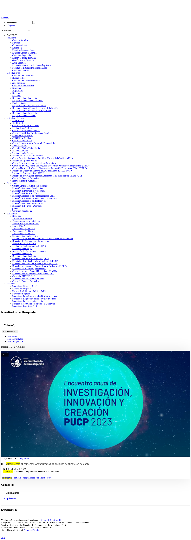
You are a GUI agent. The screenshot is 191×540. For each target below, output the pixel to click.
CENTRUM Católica (21, 138)
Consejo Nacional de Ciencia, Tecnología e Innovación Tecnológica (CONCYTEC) (49, 168)
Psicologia (16, 95)
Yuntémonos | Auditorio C (23, 233)
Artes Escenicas (19, 63)
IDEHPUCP (17, 123)
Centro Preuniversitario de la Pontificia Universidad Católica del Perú (42, 158)
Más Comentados (15, 339)
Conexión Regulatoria (22, 211)
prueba (15, 208)
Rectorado (16, 216)
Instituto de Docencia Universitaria (27, 155)
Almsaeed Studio (31, 530)
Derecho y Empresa (21, 294)
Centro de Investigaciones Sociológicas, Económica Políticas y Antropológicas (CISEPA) (51, 166)
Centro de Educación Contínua (26, 130)
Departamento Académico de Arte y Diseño (31, 110)
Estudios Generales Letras (23, 50)
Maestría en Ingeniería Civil (24, 306)
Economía (16, 88)
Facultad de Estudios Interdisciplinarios (29, 68)
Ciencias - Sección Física (23, 75)
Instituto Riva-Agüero (22, 128)
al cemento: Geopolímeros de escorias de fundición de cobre (47, 463)
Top (3, 537)
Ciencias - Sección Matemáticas (26, 80)
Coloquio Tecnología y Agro (25, 236)
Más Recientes (10, 331)
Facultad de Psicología (22, 248)
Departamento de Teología (24, 256)
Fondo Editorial (19, 103)
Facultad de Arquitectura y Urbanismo (29, 268)
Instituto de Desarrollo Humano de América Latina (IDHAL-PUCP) (42, 171)
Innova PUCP (18, 226)
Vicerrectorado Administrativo (25, 223)
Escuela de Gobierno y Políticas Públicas (30, 291)
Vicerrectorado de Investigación (26, 221)
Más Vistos (12, 336)
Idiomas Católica (19, 145)
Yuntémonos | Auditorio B (23, 231)
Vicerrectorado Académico (24, 243)
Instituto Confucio (20, 150)
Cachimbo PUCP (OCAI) (23, 276)
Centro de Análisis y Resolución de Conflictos (32, 133)
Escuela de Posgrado (21, 288)
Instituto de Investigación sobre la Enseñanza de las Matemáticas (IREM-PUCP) (47, 176)
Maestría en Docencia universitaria (27, 301)
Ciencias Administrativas (23, 85)
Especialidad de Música (22, 135)
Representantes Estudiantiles (24, 181)
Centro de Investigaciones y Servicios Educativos (34, 163)
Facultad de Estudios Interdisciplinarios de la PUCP (35, 261)
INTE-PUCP (18, 120)
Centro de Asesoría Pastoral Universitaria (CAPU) (34, 271)
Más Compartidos (15, 341)
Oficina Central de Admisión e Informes (30, 186)
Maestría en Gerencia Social (24, 286)
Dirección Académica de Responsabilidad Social (33, 196)
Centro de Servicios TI (51, 520)
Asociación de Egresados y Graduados (29, 251)
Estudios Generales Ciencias (24, 53)
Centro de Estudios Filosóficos (25, 125)
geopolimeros (29, 478)
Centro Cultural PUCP (22, 140)
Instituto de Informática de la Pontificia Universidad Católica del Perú (42, 238)
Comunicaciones (19, 45)
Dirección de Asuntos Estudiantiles (27, 188)
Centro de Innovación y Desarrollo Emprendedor (34, 143)
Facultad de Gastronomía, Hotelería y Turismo (32, 65)
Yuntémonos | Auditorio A (23, 228)
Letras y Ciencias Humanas (24, 58)
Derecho (16, 43)
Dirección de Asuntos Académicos (27, 203)
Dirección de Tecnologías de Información (30, 241)
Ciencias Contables (20, 70)
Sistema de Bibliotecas (22, 218)
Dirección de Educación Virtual (26, 193)
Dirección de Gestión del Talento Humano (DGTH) (35, 263)
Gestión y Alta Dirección (23, 60)
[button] (5, 17)
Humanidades (18, 78)
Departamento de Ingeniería (24, 98)
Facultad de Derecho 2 (22, 253)
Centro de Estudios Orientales (25, 178)
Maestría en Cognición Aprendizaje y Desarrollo (33, 304)
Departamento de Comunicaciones (27, 100)
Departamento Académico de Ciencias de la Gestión (35, 108)
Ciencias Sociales (20, 40)
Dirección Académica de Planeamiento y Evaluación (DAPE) (39, 266)
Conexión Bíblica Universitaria (26, 148)
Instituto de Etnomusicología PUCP (28, 173)
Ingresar (11, 25)
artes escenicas (18, 83)
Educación (17, 48)
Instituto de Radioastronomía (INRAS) (29, 246)
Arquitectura (17, 90)
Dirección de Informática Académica (28, 191)
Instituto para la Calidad (22, 153)
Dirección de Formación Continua (27, 206)
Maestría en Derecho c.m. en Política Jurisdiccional (34, 296)
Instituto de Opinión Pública (24, 161)
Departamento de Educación (24, 113)
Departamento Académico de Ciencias (29, 105)
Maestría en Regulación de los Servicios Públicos (34, 299)
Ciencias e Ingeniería (21, 55)
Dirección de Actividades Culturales (28, 278)
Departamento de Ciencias (24, 115)
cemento (17, 478)
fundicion (40, 478)
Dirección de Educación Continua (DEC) (30, 258)
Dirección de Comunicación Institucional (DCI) (33, 273)
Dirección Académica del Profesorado (29, 201)
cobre (49, 478)
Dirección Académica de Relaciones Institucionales (34, 198)
